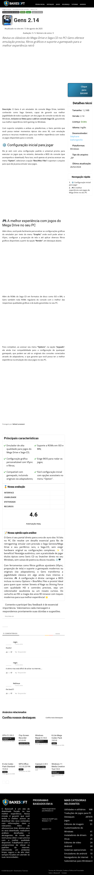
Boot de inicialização (55, 772)
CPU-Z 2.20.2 (8, 735)
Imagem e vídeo (40, 767)
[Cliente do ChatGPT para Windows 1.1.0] (37, 822)
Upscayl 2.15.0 (46, 829)
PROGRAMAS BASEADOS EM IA (43, 802)
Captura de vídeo (24, 743)
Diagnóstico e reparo (39, 741)
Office (21, 769)
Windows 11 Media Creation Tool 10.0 (58, 766)
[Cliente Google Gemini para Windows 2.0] (37, 812)
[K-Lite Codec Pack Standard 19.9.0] (8, 755)
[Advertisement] (47, 65)
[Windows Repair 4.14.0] (40, 727)
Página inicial (6, 9)
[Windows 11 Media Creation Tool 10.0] (57, 755)
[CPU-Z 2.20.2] (8, 727)
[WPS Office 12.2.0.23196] (24, 755)
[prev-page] (3, 782)
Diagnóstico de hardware (7, 738)
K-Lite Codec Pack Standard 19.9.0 (8, 766)
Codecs (54, 743)
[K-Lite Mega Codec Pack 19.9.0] (57, 727)
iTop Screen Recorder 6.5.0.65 (24, 738)
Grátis (23, 12)
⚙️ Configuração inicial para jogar (80, 183)
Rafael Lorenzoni (19, 424)
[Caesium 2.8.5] (40, 755)
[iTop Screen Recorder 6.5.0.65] (24, 727)
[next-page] (7, 782)
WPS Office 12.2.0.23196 (24, 765)
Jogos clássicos (37, 12)
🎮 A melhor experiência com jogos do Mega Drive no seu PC (79, 190)
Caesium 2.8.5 (41, 764)
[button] (90, 4)
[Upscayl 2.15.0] (37, 832)
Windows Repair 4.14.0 (41, 736)
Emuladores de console (21, 9)
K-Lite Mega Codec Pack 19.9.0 (57, 738)
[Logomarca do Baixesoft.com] (14, 3)
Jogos (28, 12)
